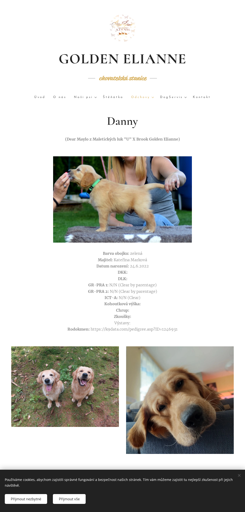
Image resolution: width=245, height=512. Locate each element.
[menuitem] (41, 97)
